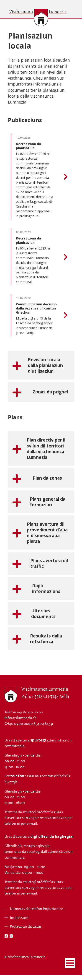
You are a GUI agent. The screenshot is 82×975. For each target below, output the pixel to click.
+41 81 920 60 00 (30, 712)
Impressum (19, 917)
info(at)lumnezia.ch (20, 717)
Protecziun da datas (26, 926)
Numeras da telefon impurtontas (37, 908)
